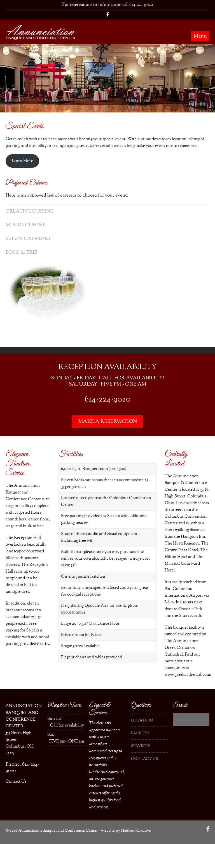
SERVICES (140, 746)
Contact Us (16, 781)
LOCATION (142, 720)
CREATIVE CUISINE (29, 211)
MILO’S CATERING (28, 238)
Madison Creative (136, 831)
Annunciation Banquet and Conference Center (58, 831)
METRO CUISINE (26, 225)
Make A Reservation (107, 421)
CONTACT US (144, 759)
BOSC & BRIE (21, 252)
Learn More (22, 161)
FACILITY (140, 733)
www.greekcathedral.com (187, 674)
